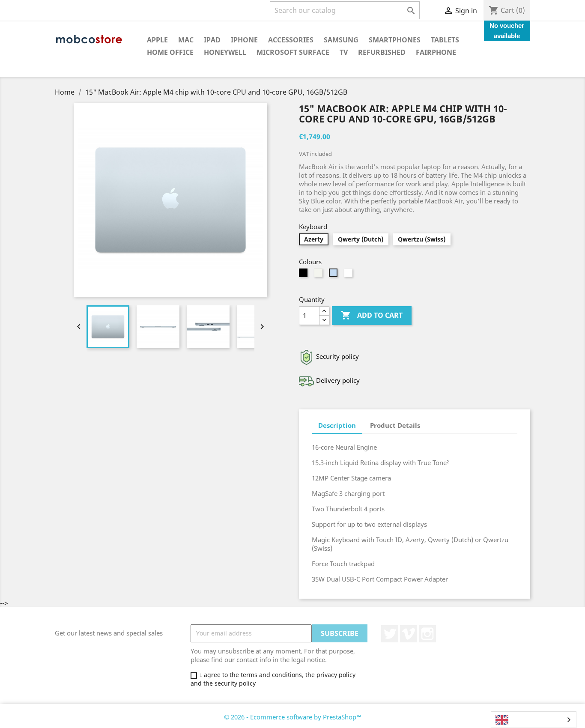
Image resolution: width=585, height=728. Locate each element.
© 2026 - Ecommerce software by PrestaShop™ (292, 717)
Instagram (427, 633)
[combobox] (533, 719)
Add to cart (372, 315)
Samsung (341, 40)
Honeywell (225, 52)
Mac (186, 40)
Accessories (290, 40)
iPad (212, 40)
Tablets (445, 40)
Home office (170, 52)
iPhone (244, 40)
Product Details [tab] (395, 425)
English (522, 720)
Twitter (389, 633)
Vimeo (408, 633)
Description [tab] (337, 425)
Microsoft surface (293, 52)
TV (344, 52)
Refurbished (382, 52)
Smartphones (395, 40)
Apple (157, 40)
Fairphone (436, 52)
